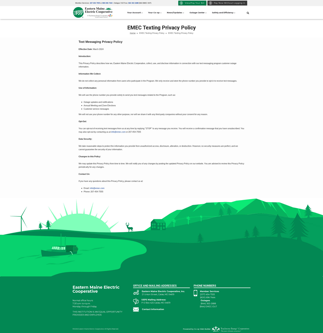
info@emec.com (118, 132)
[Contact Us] (136, 309)
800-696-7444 (107, 3)
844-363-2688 (133, 3)
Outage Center (198, 14)
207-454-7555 (95, 3)
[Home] (93, 12)
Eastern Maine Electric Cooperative (96, 289)
